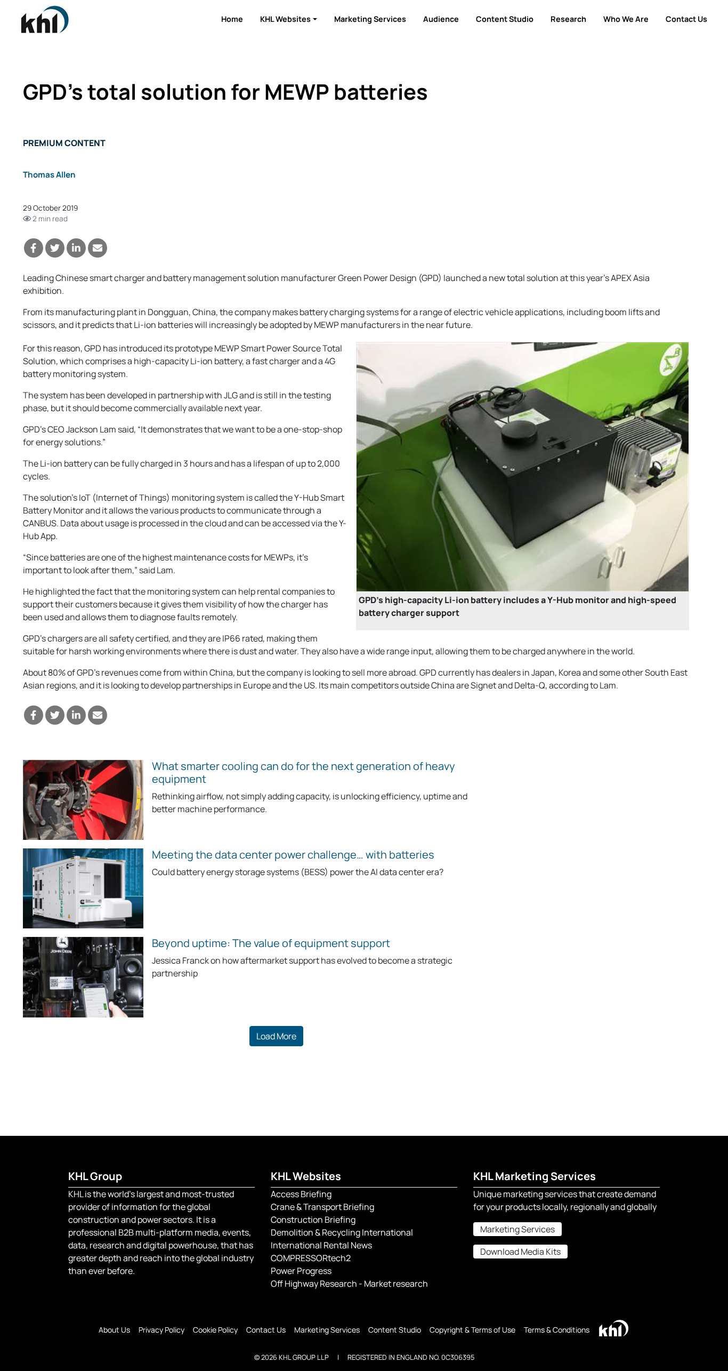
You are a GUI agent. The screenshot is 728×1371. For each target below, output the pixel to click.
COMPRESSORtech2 (311, 1258)
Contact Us (686, 19)
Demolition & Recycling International (342, 1232)
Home (232, 19)
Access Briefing (301, 1194)
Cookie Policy (215, 1330)
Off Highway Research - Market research (349, 1283)
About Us (114, 1330)
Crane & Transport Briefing (322, 1207)
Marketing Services (370, 19)
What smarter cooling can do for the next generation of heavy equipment (303, 772)
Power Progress (301, 1271)
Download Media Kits (520, 1251)
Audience (441, 19)
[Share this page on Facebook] (33, 248)
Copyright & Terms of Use (472, 1330)
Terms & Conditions (556, 1330)
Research (568, 19)
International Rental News (321, 1245)
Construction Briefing (313, 1219)
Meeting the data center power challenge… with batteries (293, 854)
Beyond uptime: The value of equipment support (271, 943)
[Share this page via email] (97, 248)
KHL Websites (285, 19)
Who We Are (626, 19)
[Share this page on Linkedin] (76, 248)
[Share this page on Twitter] (54, 248)
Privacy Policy (161, 1330)
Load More (276, 1036)
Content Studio (504, 19)
